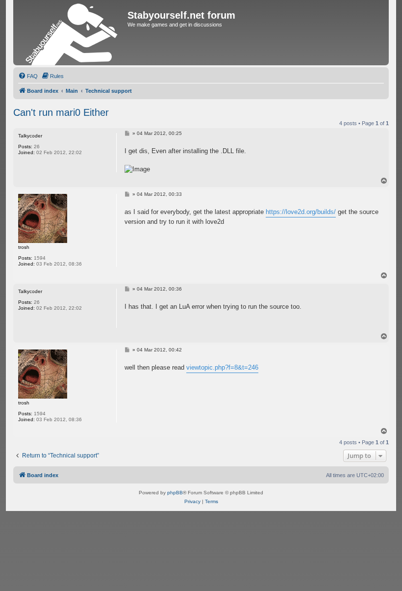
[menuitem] (28, 76)
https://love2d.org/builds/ (301, 211)
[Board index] (71, 32)
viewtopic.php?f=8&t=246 (222, 367)
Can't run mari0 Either (61, 112)
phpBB (175, 492)
